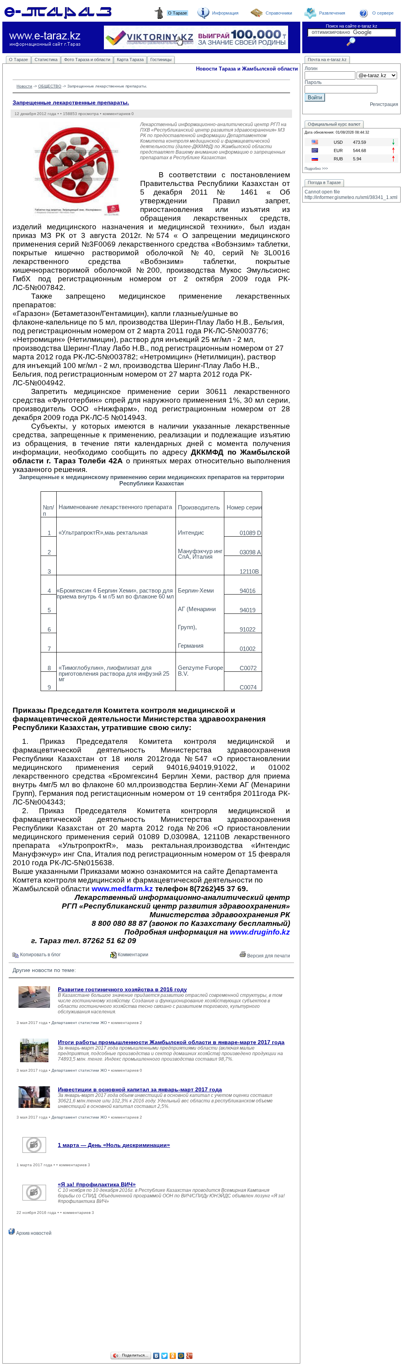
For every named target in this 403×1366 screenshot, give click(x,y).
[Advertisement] (151, 1295)
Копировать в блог (40, 954)
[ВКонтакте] (156, 1356)
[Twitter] (165, 1356)
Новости (24, 86)
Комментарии (132, 954)
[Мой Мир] (181, 1356)
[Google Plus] (189, 1356)
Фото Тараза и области (87, 59)
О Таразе (18, 59)
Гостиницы (161, 59)
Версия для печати (268, 956)
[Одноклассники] (173, 1356)
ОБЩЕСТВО (49, 86)
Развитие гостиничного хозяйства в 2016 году (122, 989)
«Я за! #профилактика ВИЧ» (97, 1184)
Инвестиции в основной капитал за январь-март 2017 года (140, 1089)
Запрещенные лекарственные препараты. (71, 102)
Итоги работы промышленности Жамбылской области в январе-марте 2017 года (171, 1042)
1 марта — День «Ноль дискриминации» (114, 1145)
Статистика (46, 59)
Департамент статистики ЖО (79, 1022)
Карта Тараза (130, 59)
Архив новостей (33, 1233)
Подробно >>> (316, 169)
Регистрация (384, 104)
